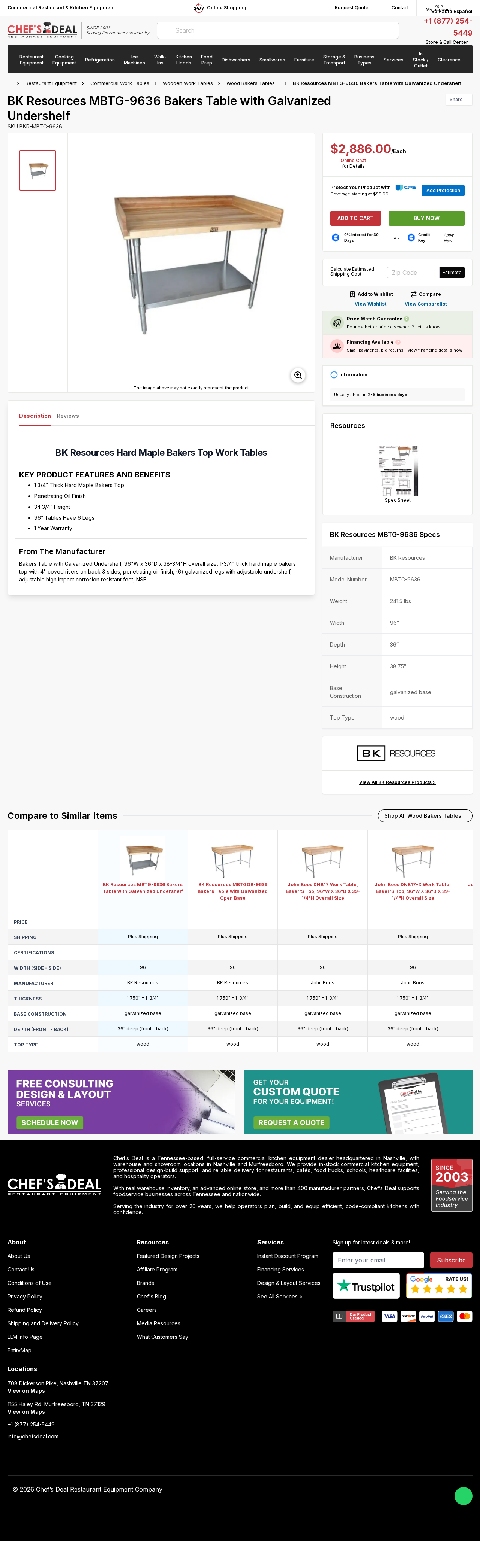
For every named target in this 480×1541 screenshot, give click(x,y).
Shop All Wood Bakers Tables (422, 815)
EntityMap (20, 1350)
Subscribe (451, 1260)
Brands (145, 1283)
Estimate (452, 272)
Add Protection (443, 190)
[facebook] (321, 1490)
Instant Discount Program (287, 1256)
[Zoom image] (298, 375)
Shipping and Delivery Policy (43, 1323)
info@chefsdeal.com (33, 1437)
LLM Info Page (25, 1337)
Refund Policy (25, 1310)
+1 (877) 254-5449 (31, 1425)
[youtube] (335, 1490)
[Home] (11, 83)
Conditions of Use (30, 1283)
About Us (19, 1256)
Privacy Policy (25, 1297)
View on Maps (26, 1390)
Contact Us (21, 1270)
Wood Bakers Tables (250, 83)
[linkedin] (365, 1490)
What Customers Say (162, 1337)
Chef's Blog (151, 1297)
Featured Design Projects (168, 1256)
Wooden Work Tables (188, 83)
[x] (350, 1490)
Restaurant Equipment (51, 83)
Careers (147, 1310)
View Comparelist (426, 304)
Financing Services (280, 1270)
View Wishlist (370, 304)
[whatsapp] (463, 1496)
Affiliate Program (157, 1270)
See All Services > (280, 1297)
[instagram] (379, 1490)
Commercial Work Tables (119, 83)
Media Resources (158, 1323)
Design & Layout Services (289, 1283)
